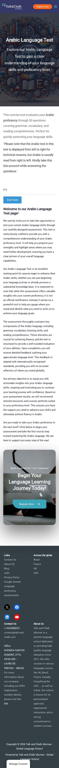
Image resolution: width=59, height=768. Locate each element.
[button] (42, 6)
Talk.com (21, 535)
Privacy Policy (11, 577)
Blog (6, 568)
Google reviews (12, 581)
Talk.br (11, 535)
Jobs (7, 572)
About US (9, 564)
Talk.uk (30, 535)
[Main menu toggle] (55, 6)
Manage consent (18, 763)
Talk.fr (3, 535)
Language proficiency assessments (11, 591)
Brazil (37, 559)
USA (36, 572)
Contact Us (10, 559)
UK (35, 568)
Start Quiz (12, 199)
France (37, 564)
